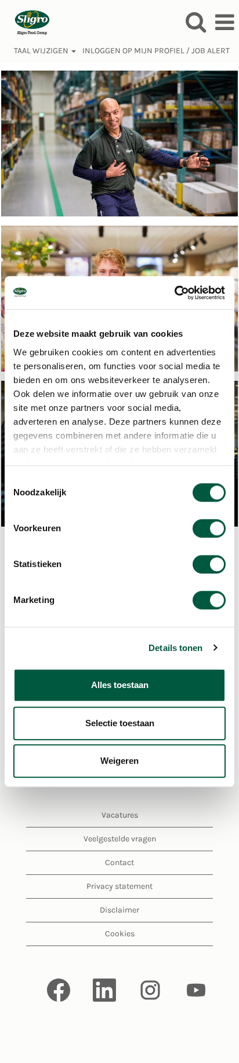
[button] (224, 22)
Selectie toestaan (119, 723)
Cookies (120, 934)
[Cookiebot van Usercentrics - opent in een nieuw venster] (175, 293)
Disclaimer (119, 910)
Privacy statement (119, 886)
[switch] (209, 528)
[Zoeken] (195, 22)
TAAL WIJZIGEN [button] (42, 51)
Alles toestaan (120, 685)
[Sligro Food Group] (28, 21)
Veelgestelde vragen (120, 839)
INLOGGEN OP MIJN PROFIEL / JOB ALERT (156, 51)
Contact (119, 862)
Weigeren (119, 761)
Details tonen (175, 648)
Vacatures (120, 815)
